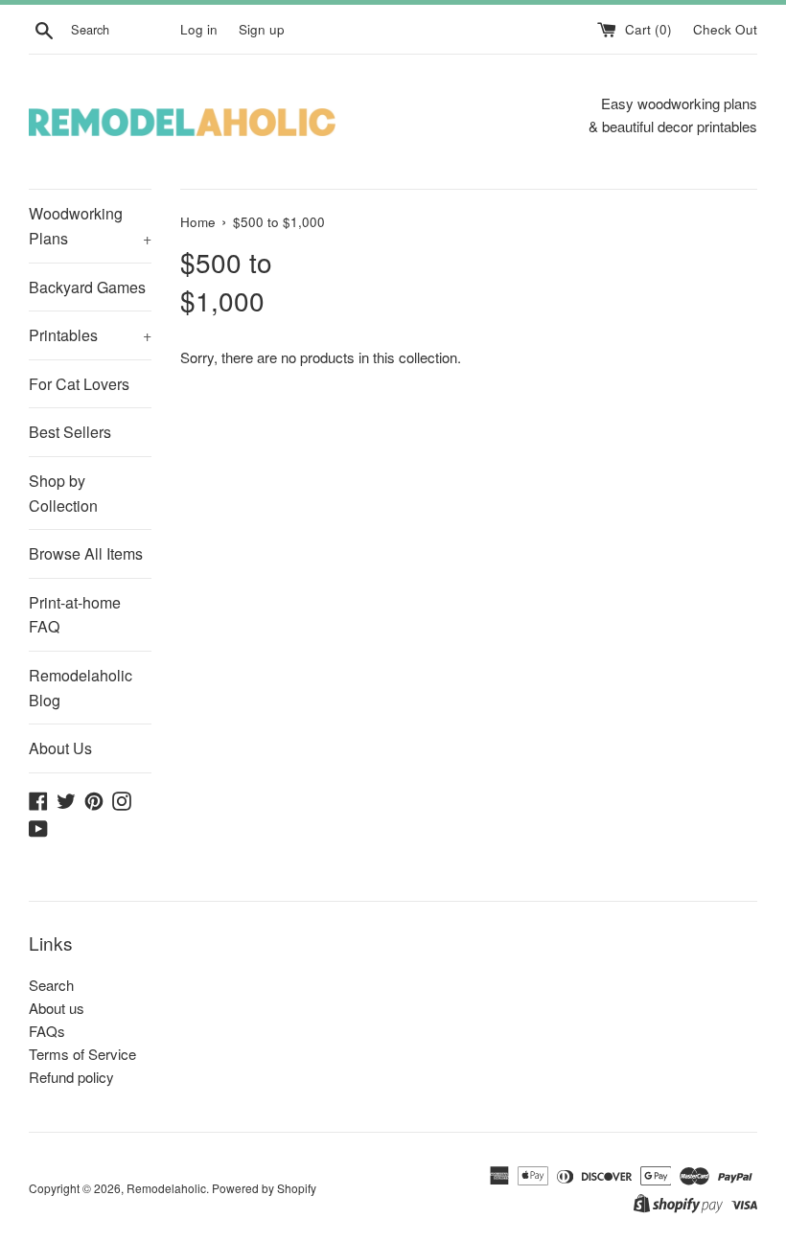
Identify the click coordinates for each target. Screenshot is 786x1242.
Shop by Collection (63, 493)
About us (56, 1008)
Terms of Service (82, 1054)
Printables (90, 335)
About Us (60, 748)
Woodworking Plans (90, 225)
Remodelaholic (166, 1188)
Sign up (262, 29)
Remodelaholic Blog (80, 687)
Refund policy (71, 1077)
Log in (199, 29)
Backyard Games (87, 287)
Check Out (725, 29)
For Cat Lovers (79, 384)
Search (51, 985)
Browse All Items (86, 553)
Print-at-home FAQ (75, 614)
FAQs (47, 1031)
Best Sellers (70, 432)
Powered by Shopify (264, 1188)
